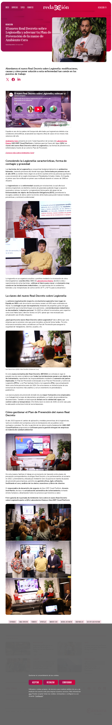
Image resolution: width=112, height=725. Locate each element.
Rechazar (50, 682)
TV (102, 7)
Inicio (7, 7)
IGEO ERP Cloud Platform (93, 622)
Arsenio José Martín (66, 622)
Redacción (9, 24)
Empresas (15, 7)
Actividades (13, 622)
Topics (22, 7)
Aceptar (35, 682)
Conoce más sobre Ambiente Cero (20, 153)
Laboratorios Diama (45, 281)
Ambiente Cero (12, 141)
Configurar (67, 682)
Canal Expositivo (10, 44)
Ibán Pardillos (79, 622)
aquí (30, 694)
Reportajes (43, 622)
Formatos (30, 7)
